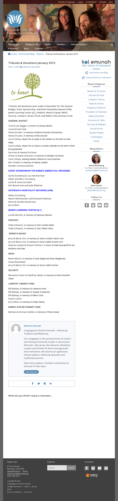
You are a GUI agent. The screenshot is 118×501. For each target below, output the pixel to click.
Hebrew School (78, 44)
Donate (102, 2)
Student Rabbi (96, 132)
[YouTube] (100, 205)
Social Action (96, 128)
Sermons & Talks (96, 120)
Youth (96, 141)
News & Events (96, 103)
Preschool (13, 48)
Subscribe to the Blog (98, 72)
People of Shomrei (96, 107)
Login (80, 2)
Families (61, 44)
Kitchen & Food (96, 95)
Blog (26, 48)
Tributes (40, 54)
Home (14, 54)
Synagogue (13, 44)
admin (26, 486)
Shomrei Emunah (20, 30)
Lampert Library (96, 99)
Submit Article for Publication (98, 77)
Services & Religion (96, 124)
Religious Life (31, 44)
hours (25, 471)
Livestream (91, 2)
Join (111, 2)
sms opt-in (28, 492)
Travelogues (96, 136)
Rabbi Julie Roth (96, 116)
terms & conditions (14, 492)
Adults (47, 44)
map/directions (13, 471)
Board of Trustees (96, 91)
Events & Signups (66, 2)
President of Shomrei (96, 111)
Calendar (39, 48)
